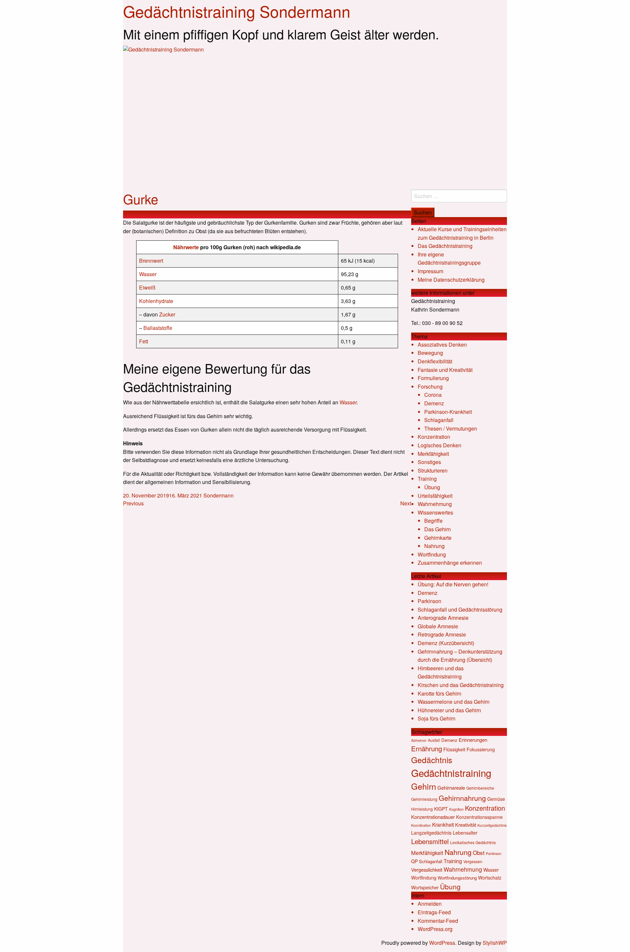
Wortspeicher (425, 887)
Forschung (430, 386)
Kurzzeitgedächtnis (492, 825)
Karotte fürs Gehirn (439, 693)
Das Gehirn (437, 529)
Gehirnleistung (424, 799)
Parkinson (429, 601)
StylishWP (495, 942)
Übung (432, 487)
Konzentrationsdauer (433, 816)
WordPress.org (435, 929)
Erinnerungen (473, 739)
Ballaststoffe (157, 328)
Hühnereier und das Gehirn (449, 710)
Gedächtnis (431, 759)
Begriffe (433, 520)
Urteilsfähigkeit (435, 495)
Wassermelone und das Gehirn (454, 701)
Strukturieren (433, 470)
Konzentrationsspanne (479, 817)
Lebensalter (465, 832)
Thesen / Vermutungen (450, 428)
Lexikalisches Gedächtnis (473, 842)
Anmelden (430, 903)
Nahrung (434, 546)
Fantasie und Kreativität (445, 370)
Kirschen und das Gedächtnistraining (461, 685)
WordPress (442, 942)
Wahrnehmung (435, 504)
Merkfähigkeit (433, 453)
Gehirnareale (451, 787)
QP (414, 861)
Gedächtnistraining (451, 773)
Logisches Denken (439, 445)
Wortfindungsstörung (457, 878)
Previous (133, 503)
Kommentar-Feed (438, 920)
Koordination (421, 825)
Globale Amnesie (438, 626)
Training (427, 478)
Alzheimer (419, 740)
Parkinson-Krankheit (448, 411)
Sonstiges (429, 462)
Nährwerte (186, 247)
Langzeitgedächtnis (431, 832)
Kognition (456, 809)
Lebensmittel (430, 841)
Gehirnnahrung (462, 798)
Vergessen (472, 861)
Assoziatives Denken (442, 344)
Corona (433, 394)
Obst (479, 852)
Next (405, 503)
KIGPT (441, 808)
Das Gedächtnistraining (445, 246)
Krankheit (443, 824)
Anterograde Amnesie (443, 617)
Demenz (434, 403)
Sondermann (218, 495)
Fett (143, 341)
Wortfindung (432, 554)
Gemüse (496, 799)
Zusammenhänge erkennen (450, 562)
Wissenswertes (435, 512)
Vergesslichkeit (426, 869)
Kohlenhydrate (156, 301)
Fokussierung (481, 749)
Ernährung (426, 748)
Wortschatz (489, 877)
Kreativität (465, 824)
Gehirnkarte (438, 537)
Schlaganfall (438, 420)
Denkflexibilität (435, 361)
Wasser (148, 274)
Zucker (167, 314)
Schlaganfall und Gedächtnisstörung (460, 609)
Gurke (140, 198)
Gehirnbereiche (480, 788)
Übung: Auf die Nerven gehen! (453, 584)
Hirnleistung (422, 809)
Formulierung (433, 378)
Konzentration (434, 436)
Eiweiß (147, 287)
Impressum (430, 271)
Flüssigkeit (454, 749)
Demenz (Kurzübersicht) (446, 643)
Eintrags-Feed (434, 912)
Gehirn (423, 786)
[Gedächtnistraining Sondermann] (315, 117)
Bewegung (430, 352)
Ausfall (434, 740)
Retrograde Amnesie (442, 634)
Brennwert (151, 260)
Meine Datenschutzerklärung (451, 279)
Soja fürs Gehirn (436, 718)
